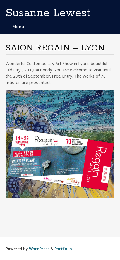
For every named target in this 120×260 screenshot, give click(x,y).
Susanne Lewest (48, 13)
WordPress (39, 248)
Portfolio (63, 248)
